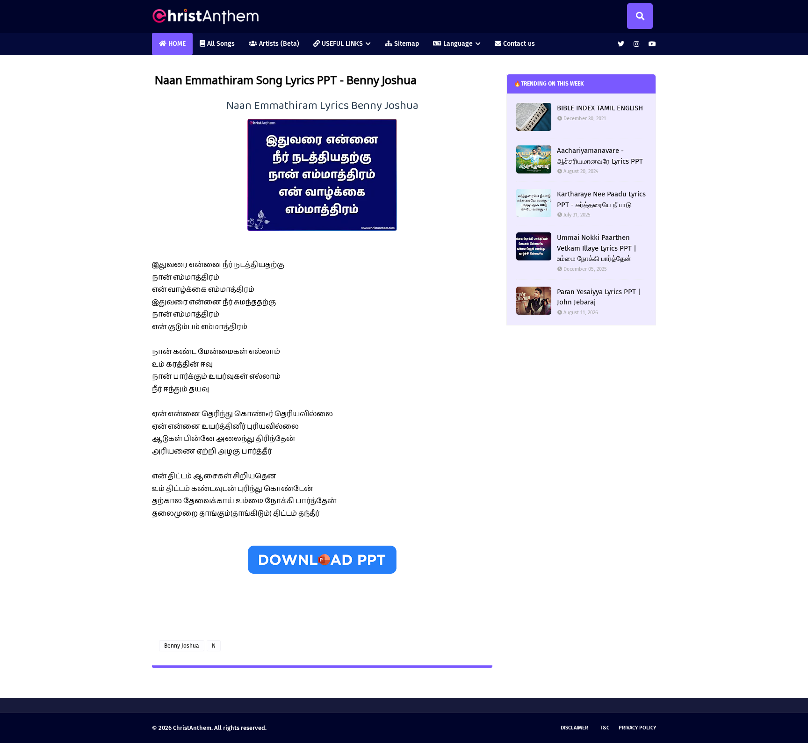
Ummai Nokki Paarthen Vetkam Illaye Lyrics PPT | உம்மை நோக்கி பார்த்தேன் (596, 248)
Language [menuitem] (457, 44)
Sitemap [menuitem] (405, 44)
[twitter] (621, 44)
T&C (604, 728)
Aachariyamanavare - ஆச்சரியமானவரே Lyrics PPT (600, 156)
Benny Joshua (181, 645)
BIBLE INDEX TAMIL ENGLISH (600, 108)
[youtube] (651, 44)
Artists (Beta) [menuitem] (278, 44)
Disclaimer (574, 728)
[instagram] (636, 44)
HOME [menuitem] (176, 44)
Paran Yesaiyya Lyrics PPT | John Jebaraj (599, 297)
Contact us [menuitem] (518, 44)
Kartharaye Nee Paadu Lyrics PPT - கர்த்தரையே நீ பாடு (601, 199)
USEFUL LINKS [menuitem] (341, 44)
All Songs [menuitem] (220, 44)
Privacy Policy (637, 728)
